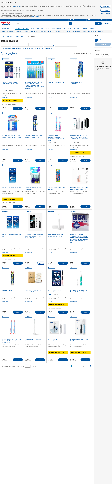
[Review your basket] (96, 40)
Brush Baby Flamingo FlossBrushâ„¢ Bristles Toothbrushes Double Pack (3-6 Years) (56, 138)
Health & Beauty (20, 36)
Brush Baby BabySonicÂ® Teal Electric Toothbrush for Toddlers (79, 291)
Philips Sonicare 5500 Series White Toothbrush (33, 340)
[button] (72, 20)
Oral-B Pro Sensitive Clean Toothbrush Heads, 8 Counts (10, 82)
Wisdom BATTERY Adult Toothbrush (76, 82)
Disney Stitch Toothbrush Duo (56, 82)
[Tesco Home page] (5, 23)
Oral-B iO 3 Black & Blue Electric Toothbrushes (79, 340)
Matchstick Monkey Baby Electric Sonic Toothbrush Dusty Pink (79, 188)
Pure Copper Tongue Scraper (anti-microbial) (33, 291)
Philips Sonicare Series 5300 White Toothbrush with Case (55, 235)
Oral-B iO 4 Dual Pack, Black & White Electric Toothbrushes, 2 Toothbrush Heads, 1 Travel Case (79, 137)
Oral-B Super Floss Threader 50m (11, 187)
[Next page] (90, 366)
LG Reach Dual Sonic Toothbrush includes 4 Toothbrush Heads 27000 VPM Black (34, 236)
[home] (3, 36)
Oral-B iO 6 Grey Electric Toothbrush (54, 340)
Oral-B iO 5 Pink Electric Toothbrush (54, 291)
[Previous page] (65, 366)
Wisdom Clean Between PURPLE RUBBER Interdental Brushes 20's (11, 136)
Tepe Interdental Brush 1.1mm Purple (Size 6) (33, 188)
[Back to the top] (56, 372)
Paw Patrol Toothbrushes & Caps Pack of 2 (57, 188)
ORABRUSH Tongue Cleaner (9, 290)
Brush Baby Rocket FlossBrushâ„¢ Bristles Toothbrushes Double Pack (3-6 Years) (11, 340)
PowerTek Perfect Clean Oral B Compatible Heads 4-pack (33, 136)
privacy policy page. (16, 6)
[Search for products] (70, 23)
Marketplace (10, 36)
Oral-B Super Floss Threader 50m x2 (11, 235)
